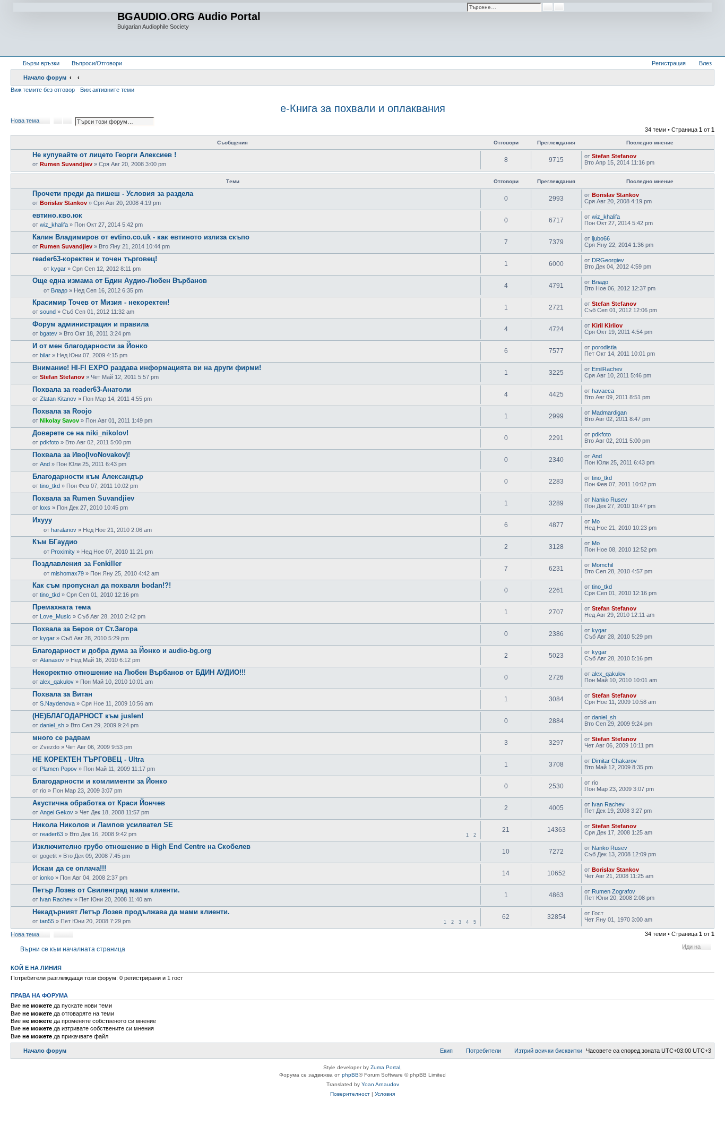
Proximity (63, 551)
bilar (45, 355)
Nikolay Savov (59, 420)
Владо (59, 290)
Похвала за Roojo (62, 411)
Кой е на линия (36, 968)
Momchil (602, 565)
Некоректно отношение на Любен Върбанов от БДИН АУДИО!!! (139, 672)
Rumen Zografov (613, 891)
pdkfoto (49, 442)
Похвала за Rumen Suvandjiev (83, 498)
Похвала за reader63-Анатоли (81, 389)
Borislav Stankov (63, 203)
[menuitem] (92, 63)
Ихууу (42, 520)
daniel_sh (52, 725)
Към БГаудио (54, 542)
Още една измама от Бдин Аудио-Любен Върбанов (119, 281)
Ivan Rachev (608, 804)
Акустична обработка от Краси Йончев (98, 803)
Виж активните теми (107, 90)
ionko (47, 877)
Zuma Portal (385, 1067)
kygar (58, 268)
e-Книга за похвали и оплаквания (362, 108)
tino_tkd (50, 486)
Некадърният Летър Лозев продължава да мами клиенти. (131, 912)
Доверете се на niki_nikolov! (80, 433)
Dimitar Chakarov (614, 761)
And (45, 464)
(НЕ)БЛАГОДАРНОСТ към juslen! (87, 716)
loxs (45, 507)
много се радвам (61, 738)
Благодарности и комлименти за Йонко (99, 781)
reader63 (51, 834)
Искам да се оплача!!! (69, 868)
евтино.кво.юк (57, 215)
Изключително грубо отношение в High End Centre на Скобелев (141, 846)
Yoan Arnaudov (380, 1084)
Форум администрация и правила (90, 324)
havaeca (603, 391)
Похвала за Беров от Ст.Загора (84, 629)
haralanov (63, 530)
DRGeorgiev (608, 260)
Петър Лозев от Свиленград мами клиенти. (106, 890)
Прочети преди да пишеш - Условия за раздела (112, 193)
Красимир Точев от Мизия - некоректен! (100, 302)
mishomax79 (67, 573)
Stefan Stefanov (614, 156)
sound (48, 311)
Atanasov (52, 660)
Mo (596, 521)
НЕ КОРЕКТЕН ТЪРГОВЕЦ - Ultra (88, 759)
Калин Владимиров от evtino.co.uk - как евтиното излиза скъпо (140, 237)
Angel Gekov (56, 812)
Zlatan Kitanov (58, 399)
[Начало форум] (65, 28)
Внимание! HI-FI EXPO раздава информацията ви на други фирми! (146, 368)
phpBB (350, 1075)
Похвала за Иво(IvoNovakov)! (81, 455)
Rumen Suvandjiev (66, 164)
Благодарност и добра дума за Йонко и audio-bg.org (121, 651)
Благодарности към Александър (87, 476)
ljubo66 (601, 238)
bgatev (48, 333)
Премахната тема (61, 607)
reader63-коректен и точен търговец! (94, 259)
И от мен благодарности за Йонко (90, 346)
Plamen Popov (58, 769)
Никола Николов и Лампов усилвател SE (102, 825)
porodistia (604, 347)
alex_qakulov (57, 681)
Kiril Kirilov (607, 325)
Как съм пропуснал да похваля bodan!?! (101, 585)
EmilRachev (607, 369)
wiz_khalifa (54, 224)
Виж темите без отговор (43, 90)
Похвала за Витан (62, 694)
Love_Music (55, 616)
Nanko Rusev (609, 499)
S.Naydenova (57, 703)
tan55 (47, 921)
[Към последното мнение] (641, 156)
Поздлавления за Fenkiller (77, 564)
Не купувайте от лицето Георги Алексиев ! (104, 155)
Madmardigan (609, 412)
